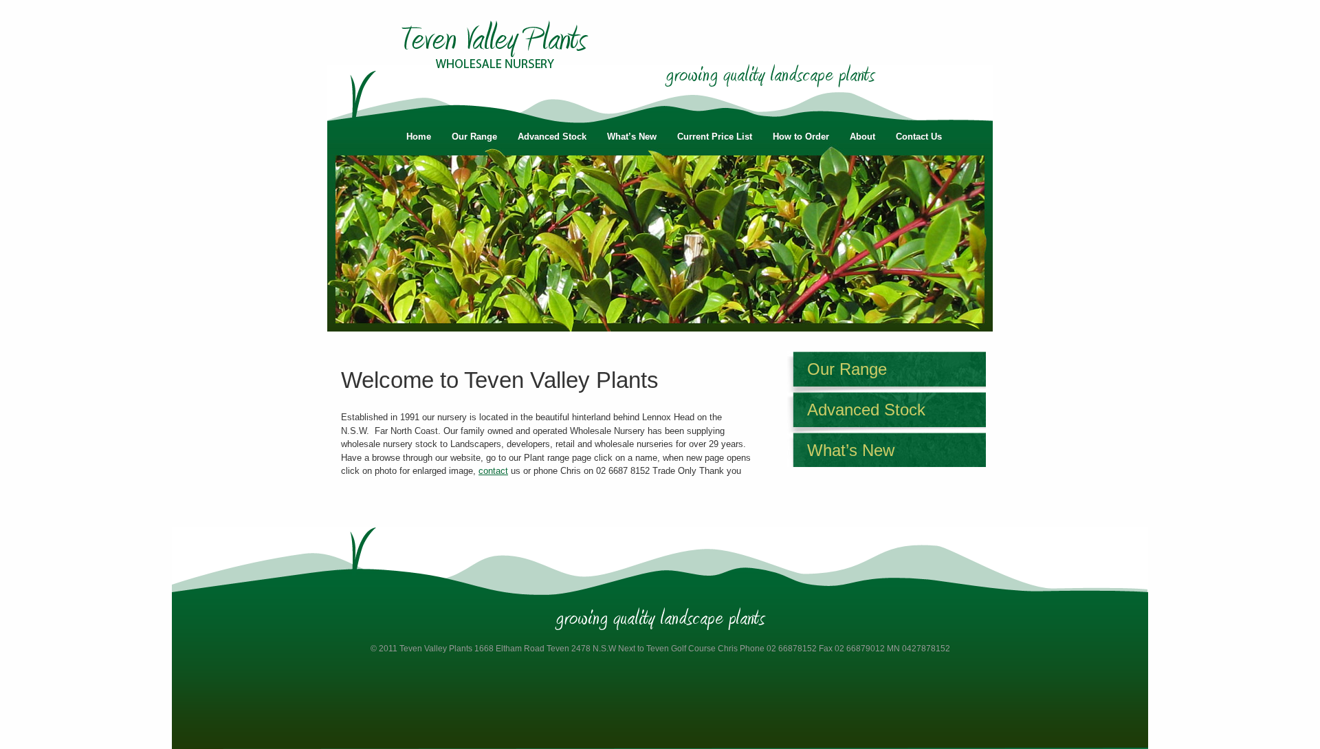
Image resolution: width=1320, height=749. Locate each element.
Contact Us (919, 136)
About (862, 136)
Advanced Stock (552, 136)
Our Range (474, 136)
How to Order (801, 136)
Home (418, 136)
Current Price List (714, 136)
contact (493, 471)
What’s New (632, 136)
